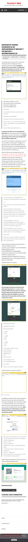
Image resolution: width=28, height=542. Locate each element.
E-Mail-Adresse (6, 523)
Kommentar (5, 503)
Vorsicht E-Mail (14, 3)
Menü (5, 10)
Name (3, 517)
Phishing (13, 490)
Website (4, 528)
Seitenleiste (21, 10)
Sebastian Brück (14, 56)
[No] (26, 538)
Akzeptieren (14, 539)
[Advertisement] (14, 27)
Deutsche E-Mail (6, 490)
